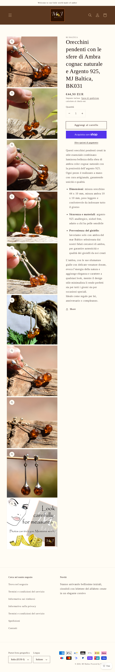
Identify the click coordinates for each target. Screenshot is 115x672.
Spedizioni (14, 621)
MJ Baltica (86, 664)
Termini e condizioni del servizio (26, 591)
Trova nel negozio (18, 584)
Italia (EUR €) (18, 659)
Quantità (70, 107)
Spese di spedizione (90, 98)
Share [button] (73, 309)
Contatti (12, 628)
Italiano (39, 659)
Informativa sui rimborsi (21, 599)
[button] (10, 15)
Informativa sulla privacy (22, 606)
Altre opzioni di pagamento (86, 142)
